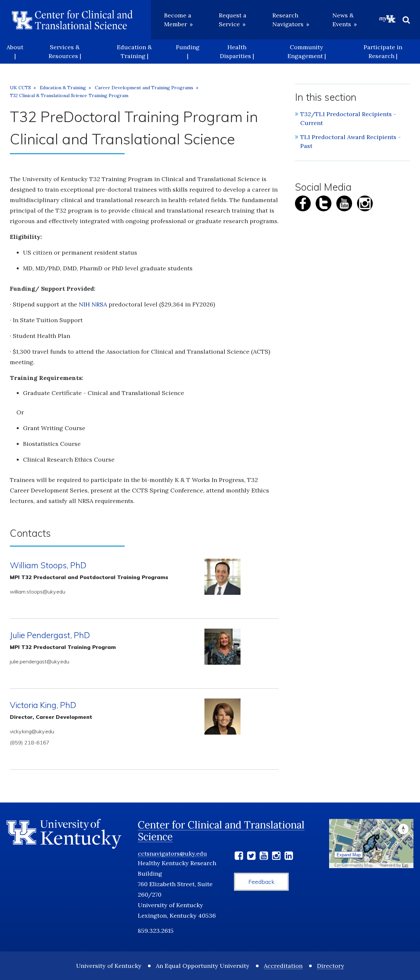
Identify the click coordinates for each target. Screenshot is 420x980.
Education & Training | (134, 51)
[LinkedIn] (289, 857)
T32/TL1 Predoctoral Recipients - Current (348, 118)
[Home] (72, 19)
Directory (330, 966)
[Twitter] (251, 857)
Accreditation (283, 966)
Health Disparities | (237, 51)
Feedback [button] (261, 882)
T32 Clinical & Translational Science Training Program (69, 95)
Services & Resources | (65, 51)
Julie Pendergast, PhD (50, 635)
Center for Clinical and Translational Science (221, 831)
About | (15, 51)
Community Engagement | (306, 51)
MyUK (387, 19)
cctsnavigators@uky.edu (172, 853)
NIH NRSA (93, 304)
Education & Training (63, 88)
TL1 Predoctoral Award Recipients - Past (350, 141)
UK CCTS (20, 88)
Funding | (188, 51)
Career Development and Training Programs (144, 88)
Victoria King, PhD (43, 705)
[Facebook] (239, 857)
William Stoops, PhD (48, 565)
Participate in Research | (383, 51)
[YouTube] (264, 857)
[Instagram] (276, 857)
